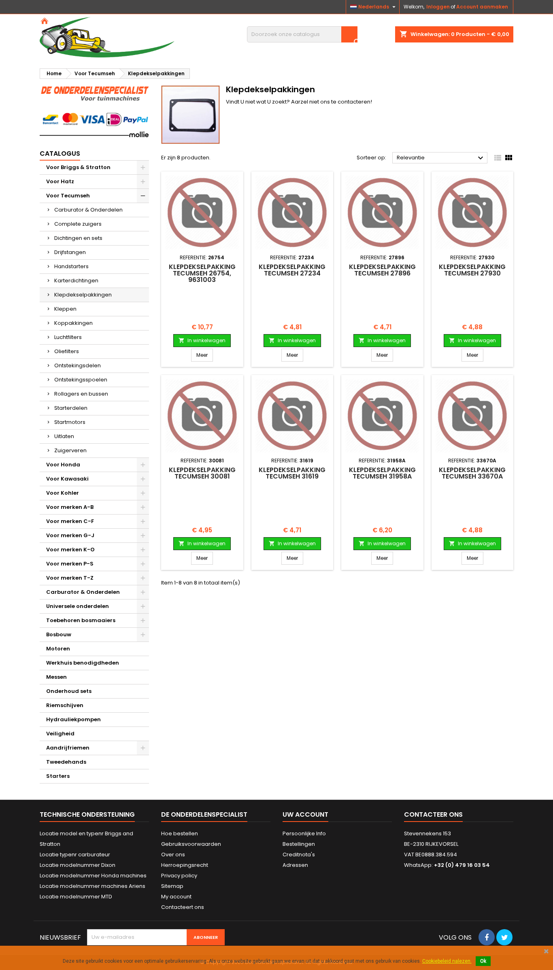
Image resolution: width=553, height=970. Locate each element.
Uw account (305, 814)
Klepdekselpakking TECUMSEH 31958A (382, 473)
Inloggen (438, 6)
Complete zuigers (78, 224)
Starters (58, 776)
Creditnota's (299, 854)
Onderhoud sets (68, 691)
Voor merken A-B (70, 507)
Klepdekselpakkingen (83, 295)
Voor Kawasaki (67, 479)
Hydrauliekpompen (73, 719)
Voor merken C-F (70, 521)
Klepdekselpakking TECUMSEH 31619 (292, 473)
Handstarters (71, 266)
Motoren (58, 648)
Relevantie (441, 158)
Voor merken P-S (70, 564)
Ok (483, 961)
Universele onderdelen (77, 606)
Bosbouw (58, 634)
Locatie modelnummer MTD (76, 896)
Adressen (295, 865)
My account (176, 896)
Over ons (173, 854)
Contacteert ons (182, 907)
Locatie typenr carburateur (75, 854)
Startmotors (69, 422)
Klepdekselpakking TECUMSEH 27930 (472, 270)
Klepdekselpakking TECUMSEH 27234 (292, 270)
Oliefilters (66, 351)
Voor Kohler (62, 493)
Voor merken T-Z (70, 578)
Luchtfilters (68, 337)
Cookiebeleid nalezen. (447, 961)
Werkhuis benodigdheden (82, 663)
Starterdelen (70, 408)
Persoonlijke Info (304, 833)
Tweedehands (66, 762)
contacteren (354, 102)
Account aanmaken (482, 6)
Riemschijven (64, 705)
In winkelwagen (202, 340)
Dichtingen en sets (78, 238)
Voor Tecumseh (68, 195)
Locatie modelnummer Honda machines (93, 875)
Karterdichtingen (76, 280)
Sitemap (172, 886)
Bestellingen (299, 844)
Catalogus (60, 153)
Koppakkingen (73, 323)
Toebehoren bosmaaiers (80, 620)
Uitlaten (64, 436)
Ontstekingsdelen (77, 365)
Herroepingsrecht (184, 865)
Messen (56, 677)
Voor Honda (63, 464)
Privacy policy (179, 875)
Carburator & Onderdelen (88, 210)
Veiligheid (60, 733)
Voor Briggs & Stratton (78, 167)
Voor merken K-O (70, 549)
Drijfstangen (70, 252)
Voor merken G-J (70, 535)
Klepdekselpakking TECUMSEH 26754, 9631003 (202, 273)
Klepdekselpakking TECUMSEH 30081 (202, 473)
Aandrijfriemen (67, 748)
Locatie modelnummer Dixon (77, 865)
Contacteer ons (433, 814)
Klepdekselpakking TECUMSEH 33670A (472, 473)
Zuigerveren (70, 450)
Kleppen (65, 309)
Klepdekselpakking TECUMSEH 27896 (382, 270)
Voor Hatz (60, 181)
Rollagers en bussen (81, 394)
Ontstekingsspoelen (80, 379)
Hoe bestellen (179, 833)
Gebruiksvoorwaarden (191, 844)
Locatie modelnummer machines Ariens (92, 886)
